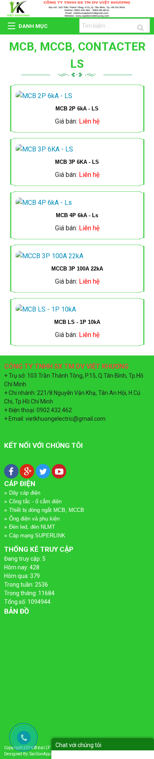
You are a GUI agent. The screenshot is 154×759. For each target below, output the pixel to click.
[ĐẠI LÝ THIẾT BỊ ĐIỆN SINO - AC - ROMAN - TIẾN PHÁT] (77, 8)
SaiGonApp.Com (45, 754)
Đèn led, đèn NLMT (32, 527)
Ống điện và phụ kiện (34, 519)
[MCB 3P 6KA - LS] (77, 149)
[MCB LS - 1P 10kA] (77, 309)
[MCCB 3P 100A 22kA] (77, 256)
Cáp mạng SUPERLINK (37, 535)
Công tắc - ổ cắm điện (35, 501)
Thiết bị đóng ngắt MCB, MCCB (46, 510)
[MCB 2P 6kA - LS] (77, 96)
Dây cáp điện (24, 493)
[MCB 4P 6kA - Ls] (77, 202)
